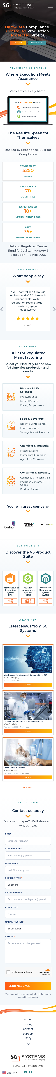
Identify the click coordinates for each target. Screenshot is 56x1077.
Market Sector (14, 922)
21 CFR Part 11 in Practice (14, 768)
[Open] (50, 6)
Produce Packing (29, 489)
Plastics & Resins (29, 450)
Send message (19, 986)
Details (10, 937)
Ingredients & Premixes (33, 455)
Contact (28, 1028)
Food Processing (29, 428)
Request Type (13, 878)
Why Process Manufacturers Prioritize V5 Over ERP (25, 675)
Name (9, 834)
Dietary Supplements (32, 405)
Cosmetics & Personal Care (35, 477)
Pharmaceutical (28, 396)
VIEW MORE (28, 787)
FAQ (28, 1038)
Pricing (28, 1024)
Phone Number (13, 893)
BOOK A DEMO (36, 43)
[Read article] (28, 659)
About (28, 1019)
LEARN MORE (11, 601)
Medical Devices (29, 401)
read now (28, 685)
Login (28, 1043)
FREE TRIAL (18, 43)
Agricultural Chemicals (32, 459)
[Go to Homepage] (18, 6)
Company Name (13, 849)
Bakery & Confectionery (33, 423)
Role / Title (11, 907)
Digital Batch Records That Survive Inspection (23, 722)
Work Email (12, 863)
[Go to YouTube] (25, 1072)
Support (28, 1033)
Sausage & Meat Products (34, 432)
